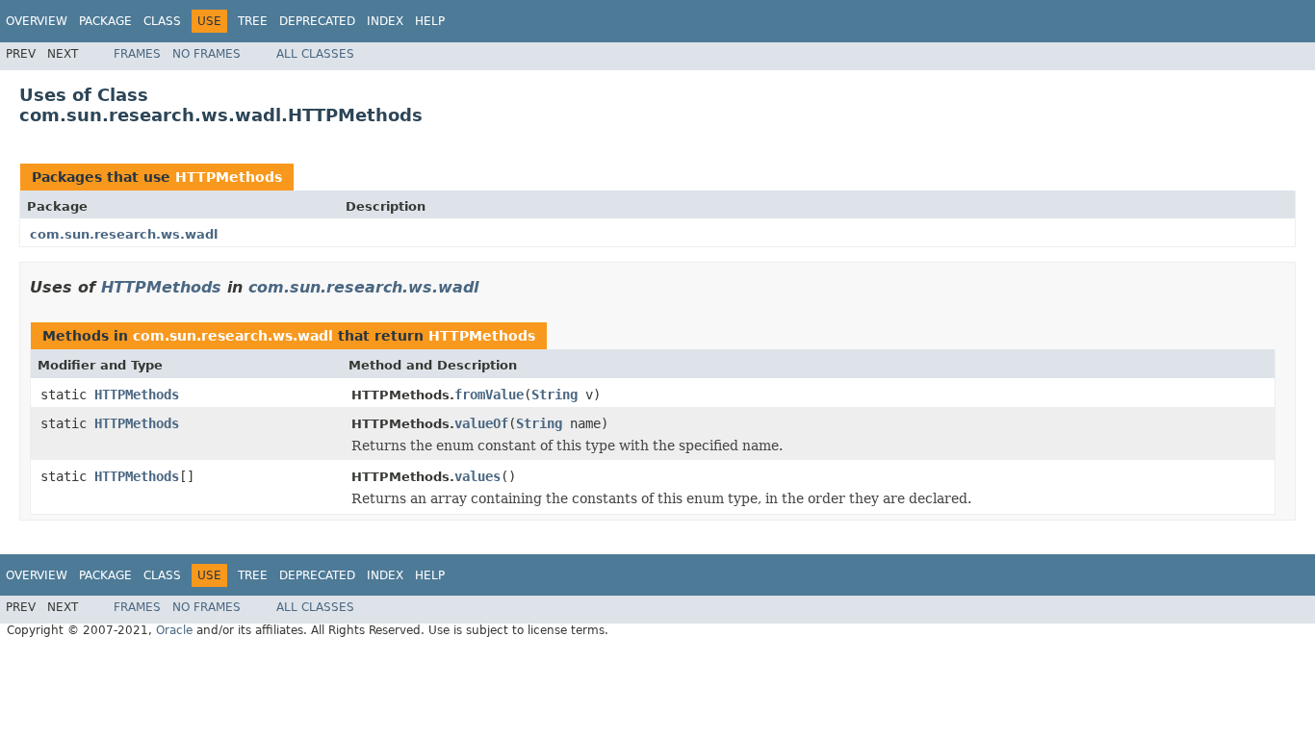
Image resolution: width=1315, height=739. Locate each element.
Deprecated (317, 21)
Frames (137, 54)
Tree (253, 21)
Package (105, 21)
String (554, 394)
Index (385, 21)
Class (162, 21)
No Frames (206, 54)
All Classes (315, 54)
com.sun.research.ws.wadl (124, 234)
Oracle (174, 630)
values (477, 476)
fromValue (489, 394)
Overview (36, 21)
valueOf (481, 423)
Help (430, 21)
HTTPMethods (228, 177)
